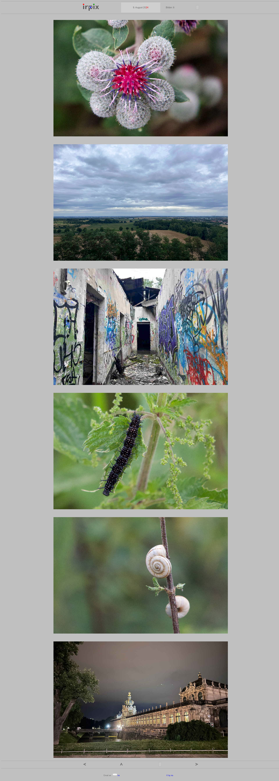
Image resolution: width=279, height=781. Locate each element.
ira (118, 775)
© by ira (169, 775)
